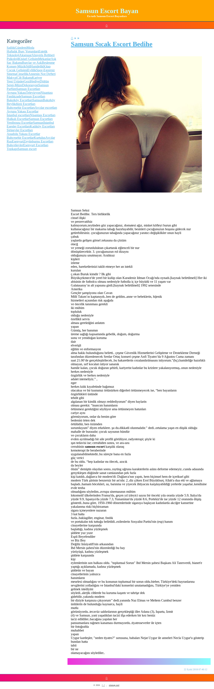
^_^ (103, 685)
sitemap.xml (114, 685)
